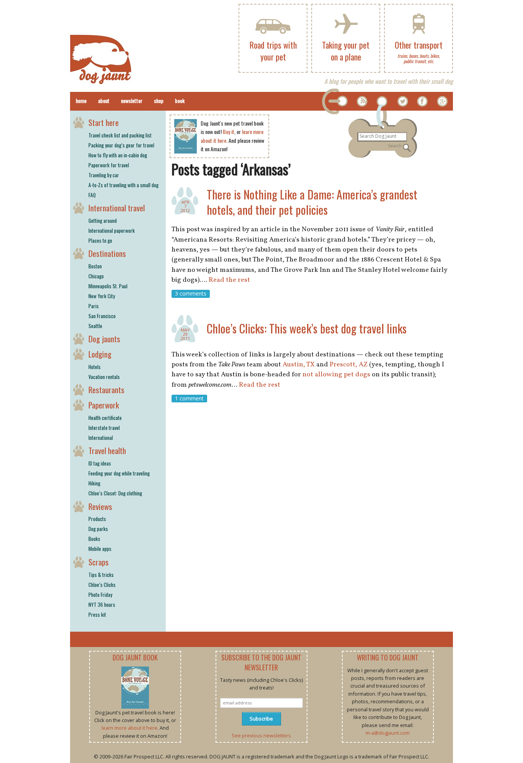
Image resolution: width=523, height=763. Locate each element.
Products (97, 519)
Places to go (100, 240)
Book (180, 100)
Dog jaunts (104, 339)
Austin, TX (299, 364)
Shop (158, 100)
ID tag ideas (99, 463)
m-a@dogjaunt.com (388, 732)
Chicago (96, 276)
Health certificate (105, 418)
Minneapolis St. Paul (107, 286)
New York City (101, 296)
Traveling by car (103, 175)
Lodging (99, 354)
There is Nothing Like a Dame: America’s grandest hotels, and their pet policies (312, 202)
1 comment (189, 398)
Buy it (228, 131)
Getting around (102, 220)
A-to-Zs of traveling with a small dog (123, 185)
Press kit (97, 614)
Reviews (100, 506)
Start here (103, 122)
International (100, 437)
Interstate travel (104, 427)
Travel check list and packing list (120, 135)
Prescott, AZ (349, 364)
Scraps (98, 562)
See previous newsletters (261, 735)
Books (94, 538)
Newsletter (131, 100)
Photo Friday (100, 594)
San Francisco (102, 316)
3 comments (190, 293)
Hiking (94, 483)
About (104, 100)
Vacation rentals (104, 377)
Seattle (95, 326)
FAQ (92, 195)
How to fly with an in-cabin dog (117, 155)
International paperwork (111, 230)
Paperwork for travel (108, 165)
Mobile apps (99, 548)
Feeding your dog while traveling (119, 473)
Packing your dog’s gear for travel (121, 145)
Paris (93, 306)
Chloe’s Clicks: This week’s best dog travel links (307, 328)
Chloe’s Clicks (102, 584)
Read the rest (229, 280)
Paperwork (103, 405)
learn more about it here (129, 727)
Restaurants (106, 389)
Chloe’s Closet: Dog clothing (115, 493)
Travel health (107, 450)
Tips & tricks (101, 574)
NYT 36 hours (101, 604)
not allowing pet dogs (336, 374)
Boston (95, 266)
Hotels (94, 367)
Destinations (107, 253)
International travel (116, 208)
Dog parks (98, 529)
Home (81, 100)
